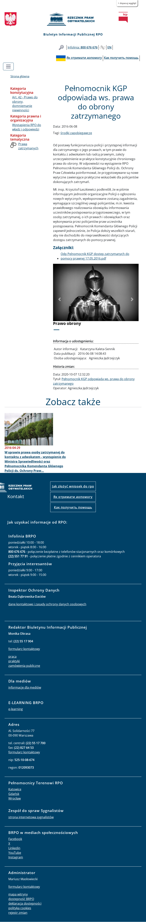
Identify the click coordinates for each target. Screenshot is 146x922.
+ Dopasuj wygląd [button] (127, 3)
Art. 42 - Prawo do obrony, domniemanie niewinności (25, 103)
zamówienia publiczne (24, 666)
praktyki (14, 661)
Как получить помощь (73, 507)
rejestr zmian (17, 913)
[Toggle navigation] (8, 66)
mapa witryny (18, 894)
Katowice (14, 789)
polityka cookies (19, 908)
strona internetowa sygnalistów (31, 817)
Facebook (15, 839)
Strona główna (19, 76)
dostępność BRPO (21, 899)
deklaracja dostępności (24, 903)
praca (12, 656)
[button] (59, 299)
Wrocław (14, 798)
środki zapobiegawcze (76, 133)
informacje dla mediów (24, 687)
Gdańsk (13, 794)
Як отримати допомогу (73, 497)
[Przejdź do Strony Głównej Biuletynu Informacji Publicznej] (123, 17)
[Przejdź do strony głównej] (73, 19)
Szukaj (61, 47)
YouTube (14, 853)
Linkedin (14, 848)
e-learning (15, 709)
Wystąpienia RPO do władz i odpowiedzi (26, 127)
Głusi (102, 47)
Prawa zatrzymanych (28, 146)
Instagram (15, 857)
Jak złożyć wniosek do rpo (73, 486)
